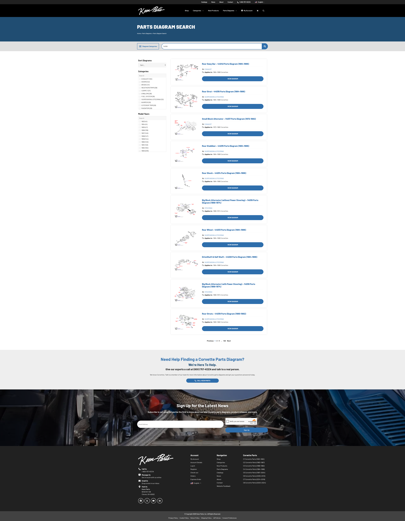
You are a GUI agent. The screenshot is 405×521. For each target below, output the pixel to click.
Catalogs (204, 2)
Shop (187, 10)
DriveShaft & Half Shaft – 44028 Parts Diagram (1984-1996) (229, 257)
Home (139, 33)
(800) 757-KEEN (202, 369)
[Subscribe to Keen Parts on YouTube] (153, 500)
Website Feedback (223, 486)
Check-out (194, 473)
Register (193, 469)
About (221, 2)
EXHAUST (208, 69)
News (213, 2)
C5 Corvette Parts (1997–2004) (254, 473)
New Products (213, 10)
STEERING (208, 208)
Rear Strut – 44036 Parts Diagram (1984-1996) (223, 91)
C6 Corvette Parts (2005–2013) (254, 476)
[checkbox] (152, 79)
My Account (194, 459)
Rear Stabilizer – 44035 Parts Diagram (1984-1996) (225, 146)
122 (224, 341)
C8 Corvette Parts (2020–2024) (254, 483)
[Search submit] (265, 46)
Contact (230, 2)
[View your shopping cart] (258, 10)
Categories (197, 10)
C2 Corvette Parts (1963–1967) (254, 462)
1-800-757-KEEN (244, 2)
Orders (193, 476)
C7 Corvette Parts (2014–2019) (254, 479)
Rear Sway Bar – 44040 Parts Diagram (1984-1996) (225, 64)
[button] (148, 46)
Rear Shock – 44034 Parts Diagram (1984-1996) (224, 173)
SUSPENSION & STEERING (214, 97)
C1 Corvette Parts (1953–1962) (253, 459)
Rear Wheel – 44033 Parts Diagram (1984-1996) (224, 230)
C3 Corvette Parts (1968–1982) (254, 466)
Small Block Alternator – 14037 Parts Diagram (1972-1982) (229, 119)
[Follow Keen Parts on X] (147, 500)
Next (229, 341)
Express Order (195, 479)
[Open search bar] (264, 10)
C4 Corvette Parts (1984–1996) (254, 469)
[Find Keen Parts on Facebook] (140, 500)
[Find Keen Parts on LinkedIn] (159, 500)
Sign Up (246, 430)
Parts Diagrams (228, 10)
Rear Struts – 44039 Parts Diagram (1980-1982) (224, 313)
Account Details (196, 462)
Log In (192, 466)
